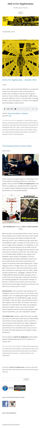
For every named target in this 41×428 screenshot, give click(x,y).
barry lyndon (23, 122)
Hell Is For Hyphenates (20, 3)
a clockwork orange (13, 122)
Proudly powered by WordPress (11, 424)
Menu (20, 12)
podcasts (19, 120)
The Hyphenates (18, 134)
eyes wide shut (14, 125)
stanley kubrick (9, 132)
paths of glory (20, 129)
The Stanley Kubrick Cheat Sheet (17, 146)
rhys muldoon (28, 129)
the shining (32, 132)
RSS (10, 116)
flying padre (32, 125)
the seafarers (24, 132)
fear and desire (23, 125)
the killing (17, 132)
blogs (18, 346)
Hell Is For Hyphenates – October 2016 (19, 80)
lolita (18, 127)
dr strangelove (16, 348)
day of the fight (32, 122)
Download (25, 113)
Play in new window (14, 113)
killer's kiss (13, 127)
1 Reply (4, 84)
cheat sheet (8, 348)
